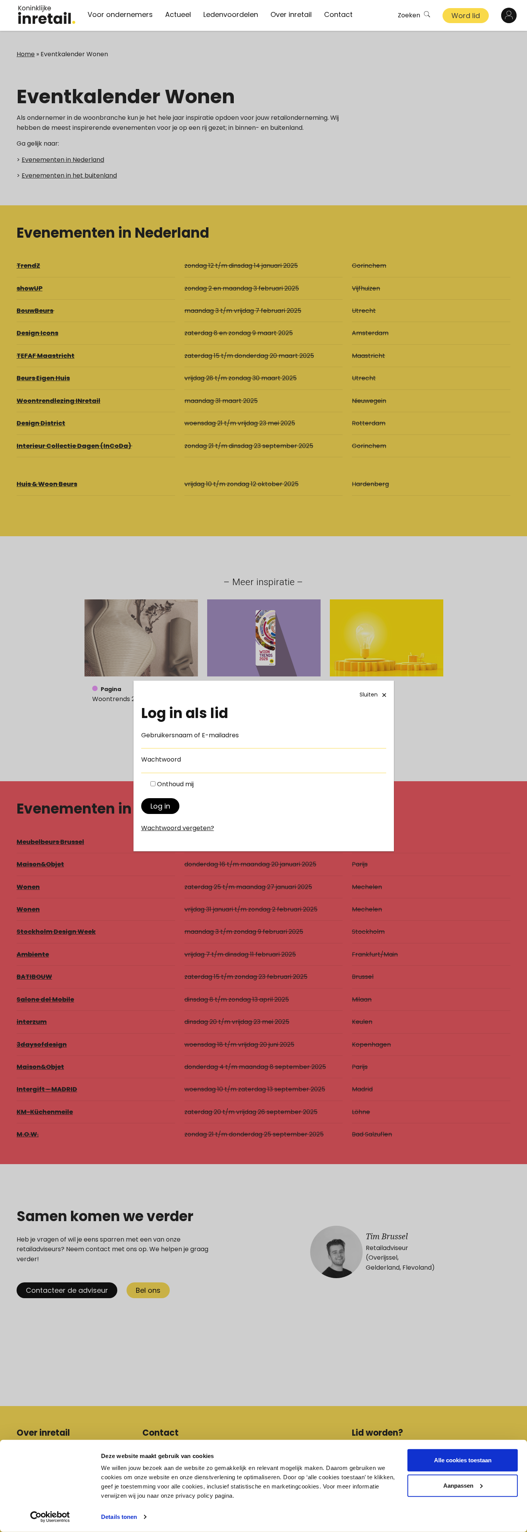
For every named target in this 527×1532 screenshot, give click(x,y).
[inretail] (46, 14)
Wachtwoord (161, 759)
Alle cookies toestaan (463, 1460)
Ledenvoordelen (230, 14)
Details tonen (119, 1517)
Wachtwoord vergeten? (177, 828)
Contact (338, 14)
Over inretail (291, 14)
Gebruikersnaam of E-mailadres (190, 735)
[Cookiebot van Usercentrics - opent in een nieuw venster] (50, 1517)
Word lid (465, 15)
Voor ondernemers (120, 14)
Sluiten (369, 694)
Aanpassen (458, 1485)
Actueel (178, 14)
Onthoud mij (175, 784)
